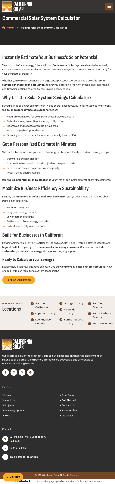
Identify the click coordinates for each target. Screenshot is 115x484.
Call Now (15, 477)
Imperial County (45, 313)
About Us (9, 400)
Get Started (69, 400)
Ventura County (103, 323)
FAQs (7, 415)
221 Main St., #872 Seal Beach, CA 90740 (28, 439)
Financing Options (14, 410)
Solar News (68, 395)
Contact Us (68, 405)
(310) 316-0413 (18, 448)
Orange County (73, 303)
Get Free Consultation (19, 280)
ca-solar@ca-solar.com (24, 457)
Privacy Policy (69, 410)
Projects (9, 405)
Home (10, 28)
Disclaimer (67, 415)
